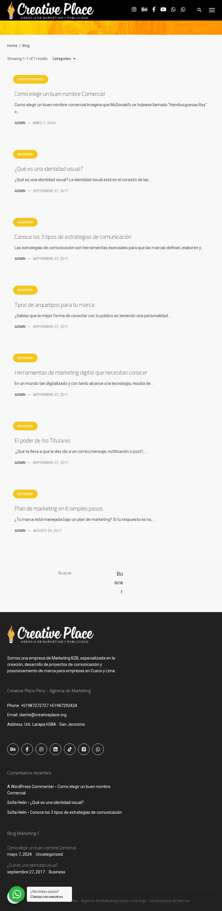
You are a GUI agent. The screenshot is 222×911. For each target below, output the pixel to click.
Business (25, 154)
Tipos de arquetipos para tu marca (54, 304)
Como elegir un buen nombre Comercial (59, 93)
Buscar (65, 573)
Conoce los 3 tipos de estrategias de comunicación (73, 236)
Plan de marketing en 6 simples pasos (58, 508)
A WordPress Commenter (30, 786)
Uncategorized (31, 79)
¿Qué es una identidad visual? (48, 168)
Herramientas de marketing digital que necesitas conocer (80, 372)
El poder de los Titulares (42, 440)
